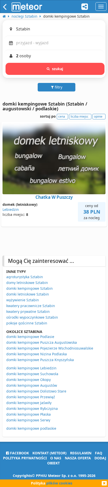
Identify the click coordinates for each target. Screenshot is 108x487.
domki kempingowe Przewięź (30, 397)
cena (61, 116)
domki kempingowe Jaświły (28, 402)
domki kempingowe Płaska (28, 414)
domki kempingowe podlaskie (31, 428)
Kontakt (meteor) (49, 453)
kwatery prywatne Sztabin (28, 311)
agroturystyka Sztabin (24, 276)
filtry (58, 87)
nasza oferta (78, 458)
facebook (19, 453)
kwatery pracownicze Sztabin (30, 305)
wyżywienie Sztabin (22, 300)
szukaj (57, 68)
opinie (98, 116)
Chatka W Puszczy (54, 197)
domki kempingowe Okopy (28, 379)
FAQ (98, 453)
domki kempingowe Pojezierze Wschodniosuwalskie (49, 348)
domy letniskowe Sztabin (27, 282)
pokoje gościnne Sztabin (26, 323)
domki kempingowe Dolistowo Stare (36, 391)
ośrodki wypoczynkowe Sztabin (32, 317)
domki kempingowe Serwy (28, 420)
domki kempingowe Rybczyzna (32, 408)
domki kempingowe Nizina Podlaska (36, 354)
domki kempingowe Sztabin (29, 288)
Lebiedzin (11, 209)
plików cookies (59, 483)
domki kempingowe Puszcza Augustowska (41, 342)
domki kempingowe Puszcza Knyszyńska (40, 359)
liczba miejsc (79, 116)
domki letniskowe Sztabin (27, 294)
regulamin (80, 453)
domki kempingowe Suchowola (32, 373)
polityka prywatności (25, 458)
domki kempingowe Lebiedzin (31, 368)
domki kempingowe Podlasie (30, 336)
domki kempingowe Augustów (31, 385)
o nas (55, 458)
